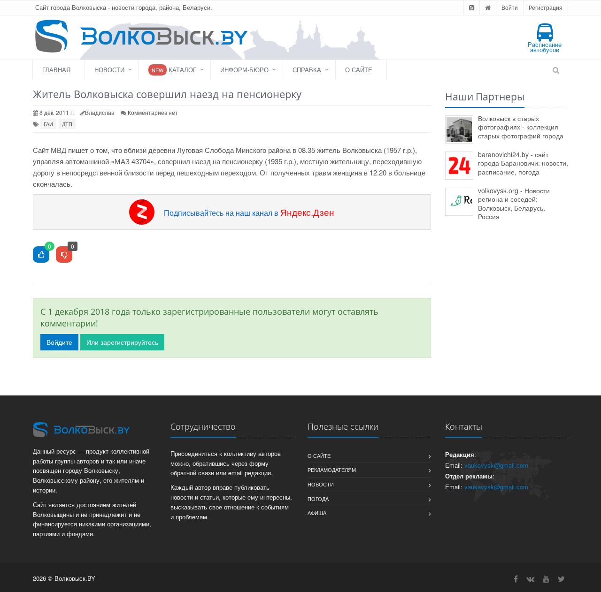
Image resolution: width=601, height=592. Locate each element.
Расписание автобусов (545, 47)
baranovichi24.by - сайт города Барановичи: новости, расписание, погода (523, 163)
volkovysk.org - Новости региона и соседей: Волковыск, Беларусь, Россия (514, 203)
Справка (307, 69)
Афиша (317, 512)
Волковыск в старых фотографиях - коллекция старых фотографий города (520, 127)
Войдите (59, 342)
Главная (56, 69)
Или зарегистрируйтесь (122, 342)
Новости (109, 69)
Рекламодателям (332, 469)
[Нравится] (41, 254)
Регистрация (545, 7)
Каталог (174, 69)
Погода (318, 498)
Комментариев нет (153, 112)
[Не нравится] (64, 254)
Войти (509, 7)
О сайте (358, 69)
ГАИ (48, 124)
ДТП (67, 124)
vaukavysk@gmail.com (496, 465)
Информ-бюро (244, 69)
